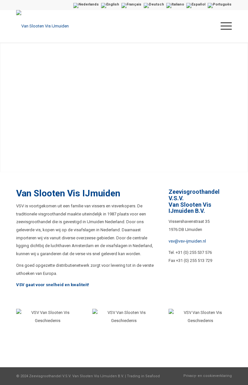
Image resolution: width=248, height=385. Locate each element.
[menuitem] (224, 26)
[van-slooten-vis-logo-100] (42, 26)
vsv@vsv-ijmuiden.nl (187, 241)
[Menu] (224, 26)
